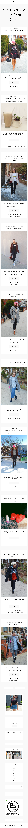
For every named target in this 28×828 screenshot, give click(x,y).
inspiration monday (10, 88)
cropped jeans (7, 420)
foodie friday (11, 146)
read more (14, 82)
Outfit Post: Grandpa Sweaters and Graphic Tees (14, 158)
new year (15, 544)
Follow (7, 743)
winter (22, 612)
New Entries (8, 688)
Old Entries (20, 688)
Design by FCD (21, 825)
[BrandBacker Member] (14, 808)
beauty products (8, 544)
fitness (4, 146)
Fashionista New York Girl (14, 14)
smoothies (22, 146)
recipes (17, 146)
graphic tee (11, 216)
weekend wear (17, 352)
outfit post (19, 88)
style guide (21, 420)
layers (5, 612)
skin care (21, 544)
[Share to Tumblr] (15, 86)
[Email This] (8, 86)
